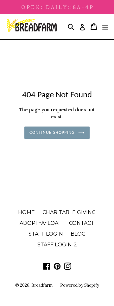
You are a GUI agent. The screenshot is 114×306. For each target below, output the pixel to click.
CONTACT (81, 223)
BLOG (78, 234)
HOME (26, 212)
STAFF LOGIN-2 (57, 245)
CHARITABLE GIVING (69, 212)
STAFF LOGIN (45, 234)
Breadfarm (42, 285)
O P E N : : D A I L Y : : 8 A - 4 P (57, 7)
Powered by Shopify (79, 285)
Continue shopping (52, 132)
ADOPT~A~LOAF (40, 223)
